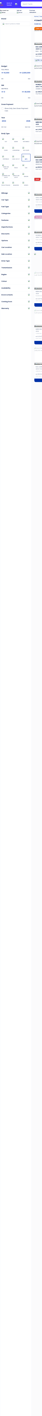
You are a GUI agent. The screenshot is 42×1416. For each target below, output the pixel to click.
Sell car (19, 10)
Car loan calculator (32, 11)
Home (36, 16)
